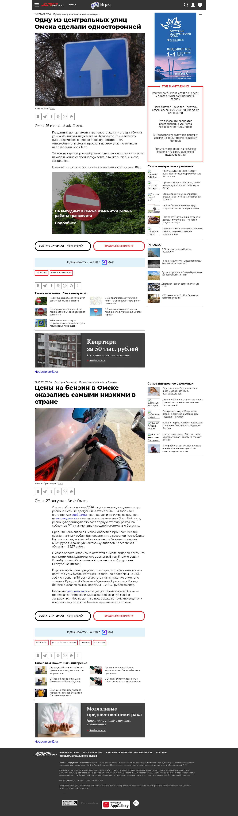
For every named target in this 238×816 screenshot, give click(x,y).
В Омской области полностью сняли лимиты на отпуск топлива (123, 680)
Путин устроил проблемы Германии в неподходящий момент (182, 273)
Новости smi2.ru (46, 371)
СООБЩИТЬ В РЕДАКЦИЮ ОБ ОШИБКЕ (78, 756)
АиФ (52, 108)
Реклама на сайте (69, 752)
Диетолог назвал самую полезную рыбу (180, 285)
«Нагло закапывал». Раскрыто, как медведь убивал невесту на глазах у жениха (182, 437)
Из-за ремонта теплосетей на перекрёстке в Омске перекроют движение (67, 312)
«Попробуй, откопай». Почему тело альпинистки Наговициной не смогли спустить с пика (182, 448)
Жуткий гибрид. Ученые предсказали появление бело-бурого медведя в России (183, 425)
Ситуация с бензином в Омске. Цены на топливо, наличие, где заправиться (66, 670)
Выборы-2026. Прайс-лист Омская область (129, 752)
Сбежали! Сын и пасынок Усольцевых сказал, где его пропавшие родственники (183, 231)
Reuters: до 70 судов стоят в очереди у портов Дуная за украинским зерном (175, 96)
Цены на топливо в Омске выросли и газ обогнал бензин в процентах (122, 670)
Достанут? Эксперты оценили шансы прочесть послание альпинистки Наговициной (183, 402)
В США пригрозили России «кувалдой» (176, 250)
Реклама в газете (92, 752)
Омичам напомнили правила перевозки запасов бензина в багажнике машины (66, 693)
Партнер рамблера (89, 803)
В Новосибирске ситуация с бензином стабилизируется (65, 680)
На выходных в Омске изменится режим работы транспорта (93, 213)
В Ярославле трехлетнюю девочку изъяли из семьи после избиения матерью (175, 137)
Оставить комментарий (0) (119, 246)
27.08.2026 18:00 (43, 382)
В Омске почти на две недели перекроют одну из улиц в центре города (123, 312)
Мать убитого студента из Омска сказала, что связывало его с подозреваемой (175, 151)
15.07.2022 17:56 (43, 14)
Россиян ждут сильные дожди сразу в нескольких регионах (181, 262)
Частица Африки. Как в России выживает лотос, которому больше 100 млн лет (182, 174)
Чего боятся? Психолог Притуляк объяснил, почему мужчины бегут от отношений (175, 110)
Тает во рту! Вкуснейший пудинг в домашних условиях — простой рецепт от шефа (181, 220)
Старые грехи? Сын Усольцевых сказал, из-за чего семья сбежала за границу (182, 197)
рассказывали (77, 591)
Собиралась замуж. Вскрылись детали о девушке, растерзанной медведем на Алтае (180, 414)
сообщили (79, 514)
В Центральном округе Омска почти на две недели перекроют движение (122, 301)
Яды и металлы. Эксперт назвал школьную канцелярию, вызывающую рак (180, 391)
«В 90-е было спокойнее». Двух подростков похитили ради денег (181, 207)
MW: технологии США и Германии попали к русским (180, 296)
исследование (66, 518)
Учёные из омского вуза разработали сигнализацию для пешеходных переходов (67, 323)
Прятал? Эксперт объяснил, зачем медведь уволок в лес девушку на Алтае (181, 185)
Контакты (161, 752)
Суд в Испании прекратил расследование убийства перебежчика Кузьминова (175, 124)
